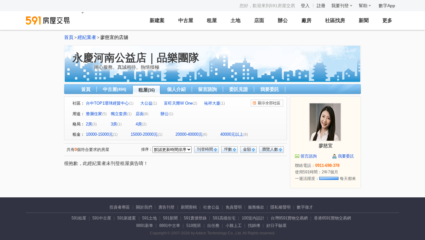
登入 (305, 5)
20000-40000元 (189, 134)
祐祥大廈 (212, 103)
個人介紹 (176, 89)
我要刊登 (340, 5)
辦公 (283, 20)
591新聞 (170, 218)
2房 (89, 124)
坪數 (228, 149)
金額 (247, 149)
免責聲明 (234, 207)
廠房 (306, 20)
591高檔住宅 (224, 218)
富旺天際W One (178, 103)
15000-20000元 (144, 134)
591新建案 (126, 218)
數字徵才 (305, 207)
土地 (236, 20)
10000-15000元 (99, 134)
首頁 (68, 37)
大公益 (146, 103)
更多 (387, 20)
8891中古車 (169, 225)
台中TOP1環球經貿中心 (107, 103)
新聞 (364, 20)
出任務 (213, 225)
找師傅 (254, 225)
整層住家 (94, 113)
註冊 (321, 5)
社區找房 (335, 20)
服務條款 (256, 207)
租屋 (212, 20)
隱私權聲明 (280, 207)
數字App (387, 5)
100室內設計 (253, 218)
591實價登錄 (195, 218)
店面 (259, 20)
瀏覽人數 (270, 149)
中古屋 (185, 20)
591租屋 (79, 218)
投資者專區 (120, 207)
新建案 (157, 20)
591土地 (149, 218)
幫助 (364, 5)
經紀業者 (86, 37)
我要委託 (269, 89)
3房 (114, 124)
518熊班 (193, 225)
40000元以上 (231, 134)
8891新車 (144, 225)
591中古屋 (101, 218)
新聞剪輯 (189, 207)
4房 (139, 124)
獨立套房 (119, 113)
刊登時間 (205, 149)
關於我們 (144, 207)
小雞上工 (234, 225)
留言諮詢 (207, 89)
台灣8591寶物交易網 (289, 218)
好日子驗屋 (276, 225)
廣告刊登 (166, 207)
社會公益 (211, 207)
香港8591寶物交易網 (332, 218)
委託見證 (238, 89)
